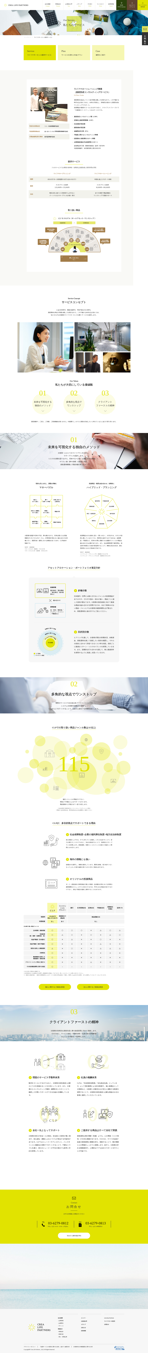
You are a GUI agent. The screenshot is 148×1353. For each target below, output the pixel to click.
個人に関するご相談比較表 (55, 987)
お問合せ (106, 1324)
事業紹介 (58, 5)
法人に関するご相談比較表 (93, 987)
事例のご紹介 (100, 53)
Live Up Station (109, 1318)
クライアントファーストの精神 (105, 400)
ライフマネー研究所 (143, 6)
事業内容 (61, 1334)
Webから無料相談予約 (74, 1236)
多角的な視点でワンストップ (74, 400)
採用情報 (111, 5)
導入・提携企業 (63, 1337)
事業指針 (61, 1331)
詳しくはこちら (74, 258)
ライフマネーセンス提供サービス (39, 53)
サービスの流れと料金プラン (71, 53)
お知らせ (83, 1327)
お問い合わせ (145, 39)
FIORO (90, 5)
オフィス (61, 1326)
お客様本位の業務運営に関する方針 (83, 1346)
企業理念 (74, 1290)
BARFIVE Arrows (121, 6)
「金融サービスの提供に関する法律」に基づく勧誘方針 (54, 1346)
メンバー (83, 1318)
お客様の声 (68, 5)
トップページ (27, 37)
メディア (79, 5)
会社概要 (47, 5)
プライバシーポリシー (30, 1346)
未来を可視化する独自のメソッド (43, 400)
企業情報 (61, 1320)
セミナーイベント (132, 6)
